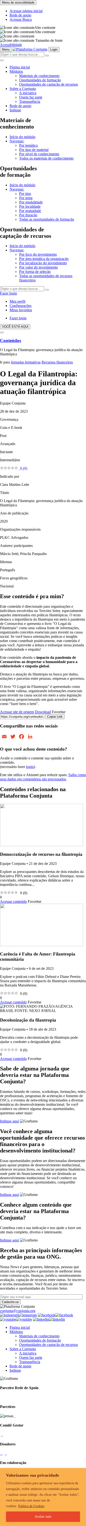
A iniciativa (27, 93)
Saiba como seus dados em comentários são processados (43, 777)
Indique (15, 110)
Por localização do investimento (43, 263)
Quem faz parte (30, 97)
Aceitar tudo (43, 1516)
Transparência (29, 101)
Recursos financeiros (57, 362)
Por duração (28, 215)
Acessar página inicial (26, 11)
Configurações (21, 306)
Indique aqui (9, 1121)
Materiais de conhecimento (39, 76)
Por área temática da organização (44, 259)
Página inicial (20, 67)
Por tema (25, 198)
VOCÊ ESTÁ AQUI (15, 326)
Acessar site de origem (17, 712)
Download (43, 712)
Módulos (16, 71)
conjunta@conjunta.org (17, 1311)
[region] (43, 1497)
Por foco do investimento (38, 254)
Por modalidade (31, 202)
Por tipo (25, 194)
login (30, 767)
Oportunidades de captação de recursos (48, 84)
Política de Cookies (31, 1506)
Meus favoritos (21, 310)
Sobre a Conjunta (23, 89)
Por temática (28, 145)
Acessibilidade (11, 45)
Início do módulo (22, 137)
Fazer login (8, 293)
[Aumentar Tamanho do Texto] (17, 36)
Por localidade (30, 206)
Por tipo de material (33, 150)
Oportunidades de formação (40, 80)
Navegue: (17, 141)
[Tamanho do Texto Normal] (17, 40)
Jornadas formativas (26, 362)
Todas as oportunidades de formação (46, 219)
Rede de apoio (20, 15)
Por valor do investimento (38, 267)
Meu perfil (17, 301)
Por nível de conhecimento (39, 154)
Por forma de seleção (35, 272)
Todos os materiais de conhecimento (46, 158)
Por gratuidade (30, 211)
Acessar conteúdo (13, 901)
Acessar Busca (21, 19)
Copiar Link (55, 716)
